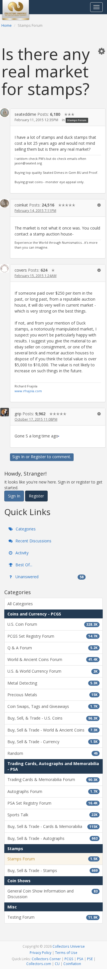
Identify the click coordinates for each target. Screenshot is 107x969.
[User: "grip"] (4, 412)
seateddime (25, 114)
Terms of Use (66, 952)
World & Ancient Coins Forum (52, 659)
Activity (21, 552)
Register (38, 456)
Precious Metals (52, 694)
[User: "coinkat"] (4, 203)
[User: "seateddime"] (4, 112)
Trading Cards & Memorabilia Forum (52, 779)
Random (52, 753)
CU (57, 963)
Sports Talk (52, 814)
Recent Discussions (32, 541)
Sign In (18, 456)
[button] (102, 51)
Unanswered (49, 576)
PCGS (68, 958)
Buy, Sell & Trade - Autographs (52, 838)
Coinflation (72, 963)
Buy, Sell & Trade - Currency (52, 741)
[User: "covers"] (4, 268)
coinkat (21, 205)
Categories (25, 529)
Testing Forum (52, 917)
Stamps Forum (76, 120)
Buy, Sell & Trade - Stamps (52, 870)
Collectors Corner (46, 958)
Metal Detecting (52, 683)
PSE (90, 958)
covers (21, 270)
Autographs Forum (52, 791)
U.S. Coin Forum (52, 624)
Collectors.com (38, 963)
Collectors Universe (69, 946)
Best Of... (23, 564)
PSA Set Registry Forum (52, 803)
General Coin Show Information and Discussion (52, 893)
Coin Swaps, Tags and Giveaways (52, 706)
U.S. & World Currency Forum (52, 671)
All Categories (20, 603)
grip (18, 413)
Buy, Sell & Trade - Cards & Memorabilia (52, 826)
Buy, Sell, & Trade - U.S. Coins (52, 718)
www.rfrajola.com (28, 391)
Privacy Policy (40, 952)
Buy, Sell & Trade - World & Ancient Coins (52, 730)
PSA (80, 958)
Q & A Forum (52, 647)
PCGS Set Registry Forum (52, 636)
